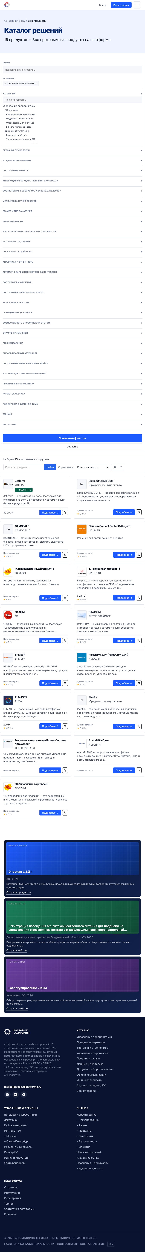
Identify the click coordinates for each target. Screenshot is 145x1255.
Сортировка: (66, 467)
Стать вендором (14, 1163)
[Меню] (137, 4)
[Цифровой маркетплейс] (36, 1032)
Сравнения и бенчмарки (92, 1163)
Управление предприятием (19, 105)
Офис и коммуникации (91, 1074)
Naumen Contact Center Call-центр (110, 526)
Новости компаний (89, 1152)
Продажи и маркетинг (91, 1042)
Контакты (10, 1214)
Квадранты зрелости (90, 1168)
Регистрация (121, 5)
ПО (23, 20)
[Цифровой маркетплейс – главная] (7, 5)
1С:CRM (20, 612)
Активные (8, 78)
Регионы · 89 (12, 1130)
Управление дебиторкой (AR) (21, 139)
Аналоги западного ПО (91, 1085)
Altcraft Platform (98, 740)
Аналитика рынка (88, 1157)
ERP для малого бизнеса (18, 127)
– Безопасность (87, 1141)
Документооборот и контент (95, 1069)
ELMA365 (21, 697)
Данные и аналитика (90, 1064)
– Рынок (82, 1125)
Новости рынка (86, 1114)
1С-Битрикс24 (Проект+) (104, 568)
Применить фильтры (72, 438)
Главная (13, 20)
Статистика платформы (19, 1209)
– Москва (10, 1136)
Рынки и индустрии (16, 1157)
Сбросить (72, 446)
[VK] (15, 1094)
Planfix (93, 697)
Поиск (6, 63)
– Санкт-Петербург (16, 1141)
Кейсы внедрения (15, 1125)
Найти (50, 467)
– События (83, 1147)
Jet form (20, 481)
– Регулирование (88, 1120)
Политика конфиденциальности (29, 1243)
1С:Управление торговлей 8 (32, 784)
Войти (102, 5)
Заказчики (11, 1120)
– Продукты (84, 1130)
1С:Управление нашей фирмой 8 (34, 568)
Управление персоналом (93, 1053)
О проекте (11, 1187)
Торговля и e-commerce (92, 1047)
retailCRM (95, 612)
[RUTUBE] (24, 1094)
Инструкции (12, 1192)
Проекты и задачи (88, 1058)
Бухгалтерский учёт (16, 135)
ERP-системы (11, 110)
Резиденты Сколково (18, 1147)
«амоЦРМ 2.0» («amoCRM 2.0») (108, 654)
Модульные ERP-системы (19, 118)
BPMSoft (20, 654)
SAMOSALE (22, 526)
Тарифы (9, 1203)
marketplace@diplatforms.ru (22, 1086)
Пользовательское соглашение (81, 1243)
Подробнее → (50, 512)
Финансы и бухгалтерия (16, 131)
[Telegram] (7, 1094)
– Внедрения (85, 1136)
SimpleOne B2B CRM (101, 481)
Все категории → (88, 1090)
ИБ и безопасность (89, 1080)
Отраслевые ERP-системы (20, 122)
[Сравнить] (65, 512)
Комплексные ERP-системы (20, 114)
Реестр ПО (11, 1152)
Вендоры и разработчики (20, 1114)
